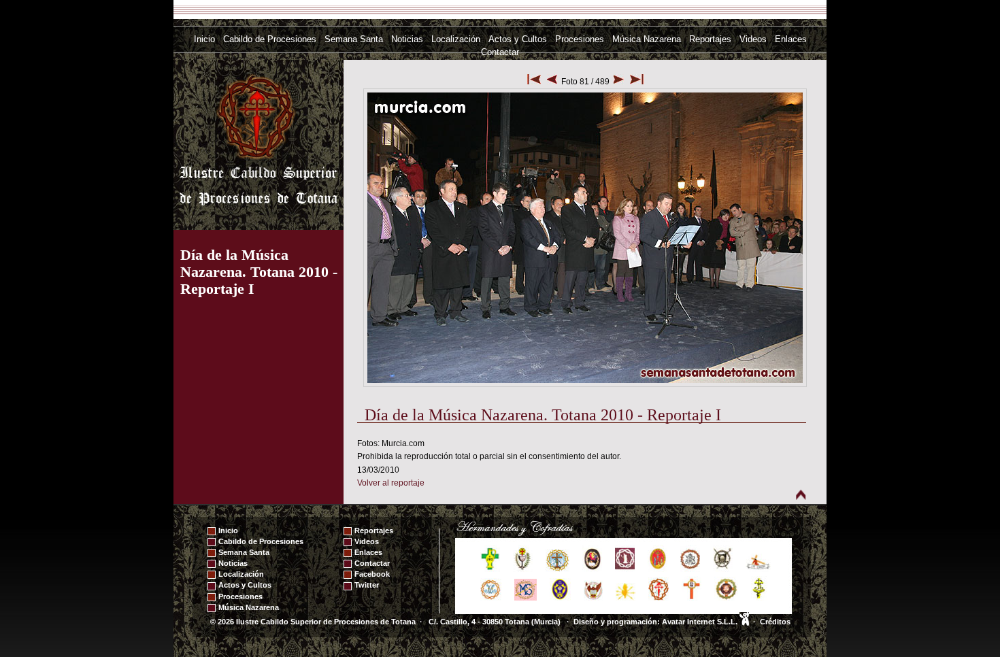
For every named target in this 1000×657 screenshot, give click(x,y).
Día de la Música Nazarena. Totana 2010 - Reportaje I (258, 271)
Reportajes (710, 39)
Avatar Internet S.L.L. (700, 622)
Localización (455, 39)
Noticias (407, 39)
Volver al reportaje (390, 483)
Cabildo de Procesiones (269, 39)
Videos (753, 39)
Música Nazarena (646, 39)
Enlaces (791, 39)
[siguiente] (619, 81)
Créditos (775, 622)
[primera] (534, 81)
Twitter (366, 585)
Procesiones (579, 39)
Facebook (372, 574)
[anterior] (552, 81)
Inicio (204, 39)
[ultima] (637, 81)
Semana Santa (353, 39)
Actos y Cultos (517, 39)
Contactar (500, 52)
